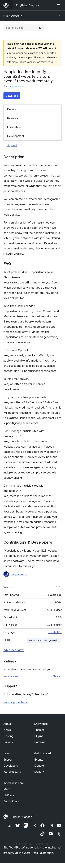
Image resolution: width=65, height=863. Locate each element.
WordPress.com (13, 783)
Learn (7, 753)
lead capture (34, 640)
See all (57, 676)
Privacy (8, 742)
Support (12, 145)
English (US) (55, 632)
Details (11, 109)
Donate (39, 765)
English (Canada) (22, 817)
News (7, 730)
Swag (39, 771)
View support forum (15, 702)
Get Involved (42, 753)
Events (38, 759)
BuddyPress (11, 801)
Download (12, 95)
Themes (39, 730)
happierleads (16, 86)
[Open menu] (59, 5)
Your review (10, 676)
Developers (10, 765)
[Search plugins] (40, 27)
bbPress (8, 795)
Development (15, 136)
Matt (6, 789)
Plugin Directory (12, 15)
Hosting (8, 736)
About (7, 724)
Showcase (41, 724)
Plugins (38, 736)
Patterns (39, 742)
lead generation (52, 640)
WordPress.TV (12, 771)
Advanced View (13, 650)
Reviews (12, 118)
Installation (14, 127)
